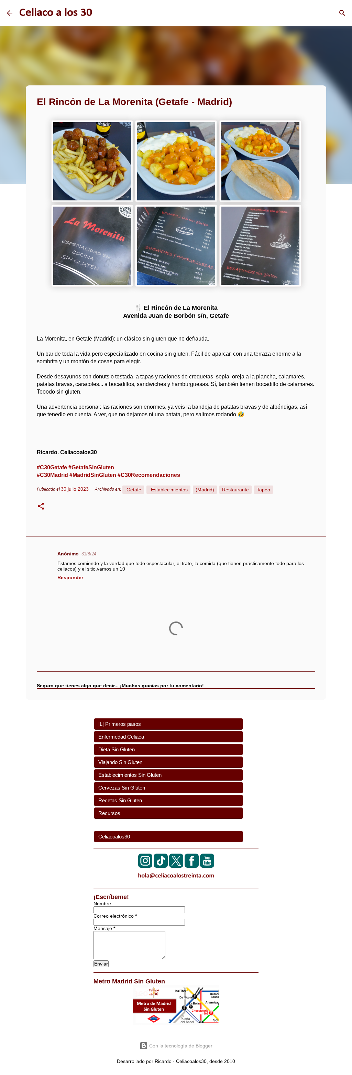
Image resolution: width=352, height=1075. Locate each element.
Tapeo (263, 489)
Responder (70, 577)
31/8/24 (88, 553)
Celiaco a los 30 (55, 13)
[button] (41, 507)
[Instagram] (145, 866)
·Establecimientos (168, 489)
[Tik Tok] (161, 866)
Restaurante (235, 489)
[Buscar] (342, 13)
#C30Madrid (52, 475)
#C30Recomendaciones (149, 475)
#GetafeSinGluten (91, 467)
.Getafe (133, 489)
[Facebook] (192, 866)
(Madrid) (205, 489)
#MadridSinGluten (92, 475)
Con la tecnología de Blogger (180, 1045)
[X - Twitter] (176, 866)
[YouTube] (207, 866)
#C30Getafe (52, 467)
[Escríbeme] (176, 880)
